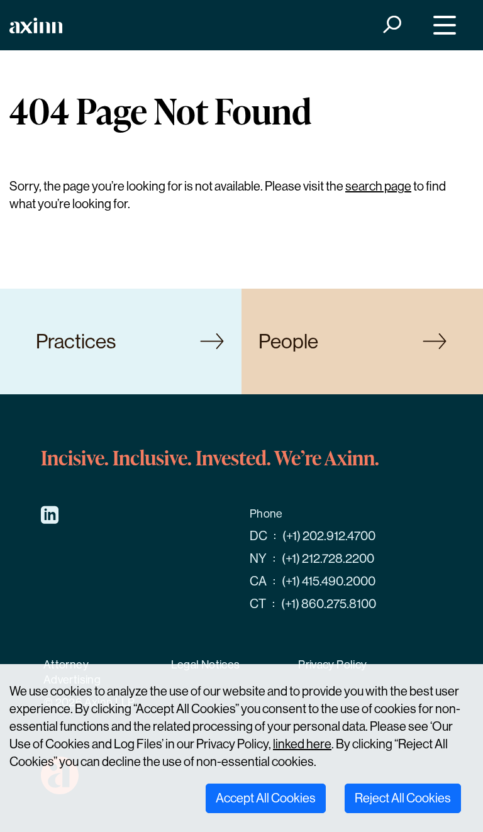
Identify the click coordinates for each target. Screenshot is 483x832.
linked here (302, 744)
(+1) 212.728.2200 (328, 559)
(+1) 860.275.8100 (328, 604)
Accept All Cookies (266, 798)
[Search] (391, 25)
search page (378, 186)
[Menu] (442, 25)
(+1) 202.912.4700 (328, 536)
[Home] (35, 25)
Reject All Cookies (403, 798)
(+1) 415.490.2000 (328, 581)
